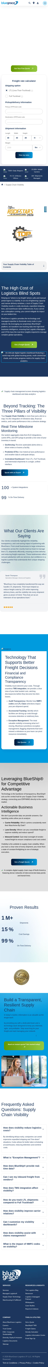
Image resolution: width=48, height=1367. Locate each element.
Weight (7, 143)
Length (7, 133)
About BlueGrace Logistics (12, 1322)
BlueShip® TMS (31, 1325)
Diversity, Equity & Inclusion (12, 1337)
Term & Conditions (10, 1363)
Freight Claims (30, 1329)
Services (6, 1290)
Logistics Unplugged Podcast (32, 1298)
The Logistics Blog (31, 1290)
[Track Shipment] (33, 3)
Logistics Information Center (35, 1335)
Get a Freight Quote (22, 344)
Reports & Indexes (31, 1309)
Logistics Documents (10, 1341)
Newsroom (29, 1293)
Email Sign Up (30, 1338)
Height (25, 133)
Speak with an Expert (13, 472)
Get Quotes (22, 742)
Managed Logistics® (10, 1293)
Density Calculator (31, 1332)
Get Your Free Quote (22, 68)
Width (16, 133)
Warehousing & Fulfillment (12, 1300)
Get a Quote (29, 1322)
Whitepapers (29, 1302)
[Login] (38, 3)
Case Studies (30, 1306)
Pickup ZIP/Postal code (13, 107)
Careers (5, 1325)
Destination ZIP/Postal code (15, 117)
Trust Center (7, 1329)
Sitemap (5, 1344)
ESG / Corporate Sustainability (8, 1333)
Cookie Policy (38, 1363)
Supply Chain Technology (12, 1297)
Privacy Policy (25, 1363)
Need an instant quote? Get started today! (24, 1044)
